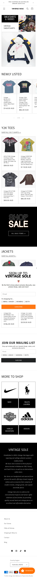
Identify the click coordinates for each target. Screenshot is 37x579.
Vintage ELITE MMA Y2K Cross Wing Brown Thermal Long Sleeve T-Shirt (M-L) (27, 193)
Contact (6, 537)
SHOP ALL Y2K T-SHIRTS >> (11, 132)
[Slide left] (14, 118)
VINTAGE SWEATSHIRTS (9, 27)
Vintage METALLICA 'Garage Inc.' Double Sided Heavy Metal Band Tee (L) (9, 101)
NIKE (9, 402)
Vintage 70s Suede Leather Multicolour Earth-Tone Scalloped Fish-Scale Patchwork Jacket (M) (27, 316)
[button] (4, 8)
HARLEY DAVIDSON (9, 430)
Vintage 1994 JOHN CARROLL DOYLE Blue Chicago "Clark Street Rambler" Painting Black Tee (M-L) (24, 102)
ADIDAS (27, 429)
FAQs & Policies (9, 528)
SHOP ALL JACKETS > (9, 256)
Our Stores (7, 523)
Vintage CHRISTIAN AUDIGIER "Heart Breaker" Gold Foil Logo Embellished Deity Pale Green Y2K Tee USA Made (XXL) (27, 160)
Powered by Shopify (27, 576)
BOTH (27, 355)
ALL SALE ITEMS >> (18, 233)
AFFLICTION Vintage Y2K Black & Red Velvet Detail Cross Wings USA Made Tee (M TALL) (10, 159)
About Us (7, 519)
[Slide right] (23, 118)
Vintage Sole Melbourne (15, 576)
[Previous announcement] (4, 2)
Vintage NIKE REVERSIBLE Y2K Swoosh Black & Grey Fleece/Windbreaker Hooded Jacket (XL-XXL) (10, 317)
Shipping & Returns (10, 533)
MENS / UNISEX (8, 355)
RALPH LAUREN (26, 403)
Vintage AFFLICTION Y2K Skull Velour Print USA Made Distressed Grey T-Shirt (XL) (9, 194)
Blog (5, 542)
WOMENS (19, 355)
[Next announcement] (33, 2)
